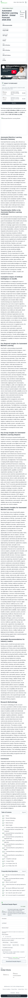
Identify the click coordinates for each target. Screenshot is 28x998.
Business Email (5, 927)
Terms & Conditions (7, 989)
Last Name (4, 923)
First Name (4, 918)
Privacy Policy (15, 957)
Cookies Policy (21, 989)
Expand (24, 812)
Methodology (5, 942)
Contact (20, 2)
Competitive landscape (8, 947)
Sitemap (17, 992)
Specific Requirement (6, 950)
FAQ (23, 2)
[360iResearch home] (4, 2)
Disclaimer (13, 992)
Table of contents (14, 942)
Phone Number (5, 934)
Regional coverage (7, 944)
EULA (26, 989)
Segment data (16, 944)
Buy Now (14, 103)
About (18, 2)
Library (15, 2)
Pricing (22, 944)
